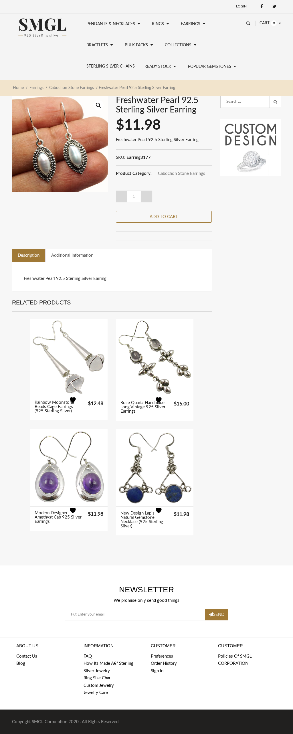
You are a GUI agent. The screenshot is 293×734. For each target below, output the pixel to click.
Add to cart (164, 217)
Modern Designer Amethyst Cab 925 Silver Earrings (58, 517)
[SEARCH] (275, 102)
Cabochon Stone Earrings (71, 88)
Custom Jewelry (99, 685)
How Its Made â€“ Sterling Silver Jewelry (108, 667)
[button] (98, 105)
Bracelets (97, 45)
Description (28, 255)
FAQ (88, 656)
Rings (158, 24)
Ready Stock (157, 67)
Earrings (190, 24)
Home (18, 88)
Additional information (72, 255)
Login (241, 6)
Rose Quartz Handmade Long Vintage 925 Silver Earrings (142, 407)
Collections (178, 45)
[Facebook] (261, 6)
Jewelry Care (96, 693)
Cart (265, 23)
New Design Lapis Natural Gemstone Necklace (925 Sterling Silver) (141, 519)
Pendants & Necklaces (110, 24)
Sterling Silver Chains (110, 66)
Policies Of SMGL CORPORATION (235, 660)
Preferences (162, 656)
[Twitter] (274, 6)
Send (218, 614)
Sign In (157, 671)
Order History (164, 663)
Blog (20, 663)
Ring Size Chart (98, 678)
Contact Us (26, 656)
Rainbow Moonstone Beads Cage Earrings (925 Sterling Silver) (54, 406)
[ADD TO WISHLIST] (76, 403)
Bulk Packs (136, 45)
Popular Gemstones (209, 67)
